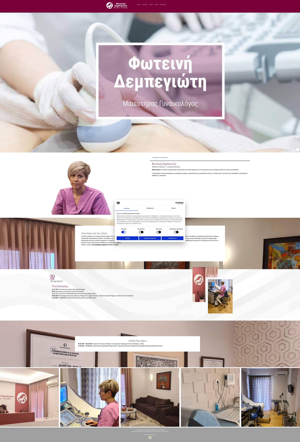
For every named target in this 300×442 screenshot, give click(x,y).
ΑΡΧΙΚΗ (138, 4)
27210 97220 (157, 431)
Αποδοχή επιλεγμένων (150, 238)
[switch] (141, 232)
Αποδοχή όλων (172, 238)
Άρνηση (127, 238)
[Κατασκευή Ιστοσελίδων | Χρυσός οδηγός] (150, 437)
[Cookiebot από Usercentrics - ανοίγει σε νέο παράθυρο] (176, 203)
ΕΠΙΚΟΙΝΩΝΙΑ (163, 4)
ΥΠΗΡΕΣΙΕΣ (144, 4)
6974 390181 (166, 431)
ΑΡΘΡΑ (156, 4)
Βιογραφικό (57, 281)
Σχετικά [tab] (173, 208)
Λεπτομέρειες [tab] (150, 208)
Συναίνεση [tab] (126, 208)
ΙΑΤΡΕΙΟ (151, 4)
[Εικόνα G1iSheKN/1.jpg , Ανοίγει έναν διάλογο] (150, 83)
